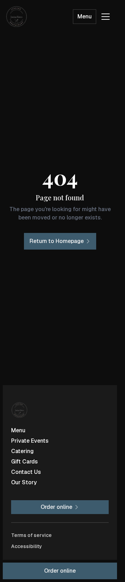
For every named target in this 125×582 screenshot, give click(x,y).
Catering (22, 451)
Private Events (30, 440)
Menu (84, 16)
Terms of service (31, 535)
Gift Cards (24, 461)
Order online (60, 570)
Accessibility (26, 546)
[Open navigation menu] (105, 17)
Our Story (24, 482)
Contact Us (26, 472)
